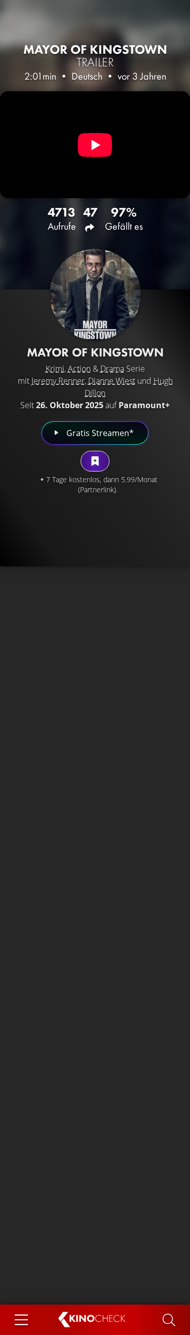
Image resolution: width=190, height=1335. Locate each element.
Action (79, 368)
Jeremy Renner (58, 380)
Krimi (55, 368)
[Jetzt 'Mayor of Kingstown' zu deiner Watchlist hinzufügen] (95, 461)
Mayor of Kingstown (95, 55)
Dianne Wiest (111, 380)
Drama (112, 368)
